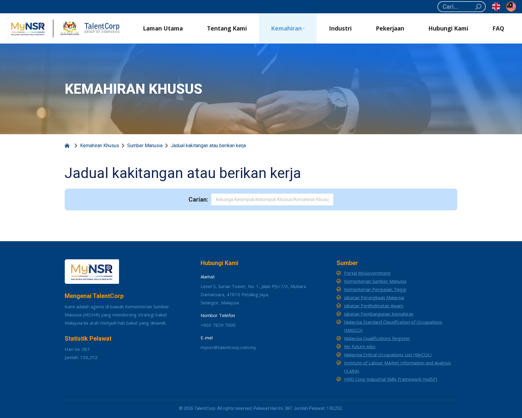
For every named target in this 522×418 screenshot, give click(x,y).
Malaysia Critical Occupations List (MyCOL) (388, 355)
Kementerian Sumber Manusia (375, 281)
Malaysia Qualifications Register (377, 338)
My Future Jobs (359, 346)
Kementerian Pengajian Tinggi (375, 289)
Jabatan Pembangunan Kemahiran (379, 314)
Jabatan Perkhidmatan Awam (373, 306)
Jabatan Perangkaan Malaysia (374, 297)
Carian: (198, 199)
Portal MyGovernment (367, 273)
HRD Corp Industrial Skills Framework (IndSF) (390, 379)
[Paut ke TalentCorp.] (68, 145)
